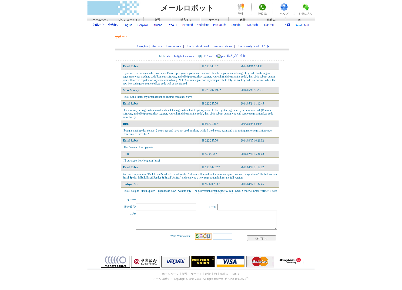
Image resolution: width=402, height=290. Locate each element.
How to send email (222, 46)
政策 (243, 19)
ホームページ (101, 19)
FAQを (236, 274)
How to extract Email (197, 46)
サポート (214, 19)
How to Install (174, 46)
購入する (186, 19)
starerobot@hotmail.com (180, 56)
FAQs (265, 46)
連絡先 (271, 19)
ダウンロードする (129, 19)
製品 (158, 19)
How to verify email (248, 46)
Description (142, 46)
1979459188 (211, 56)
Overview (157, 46)
